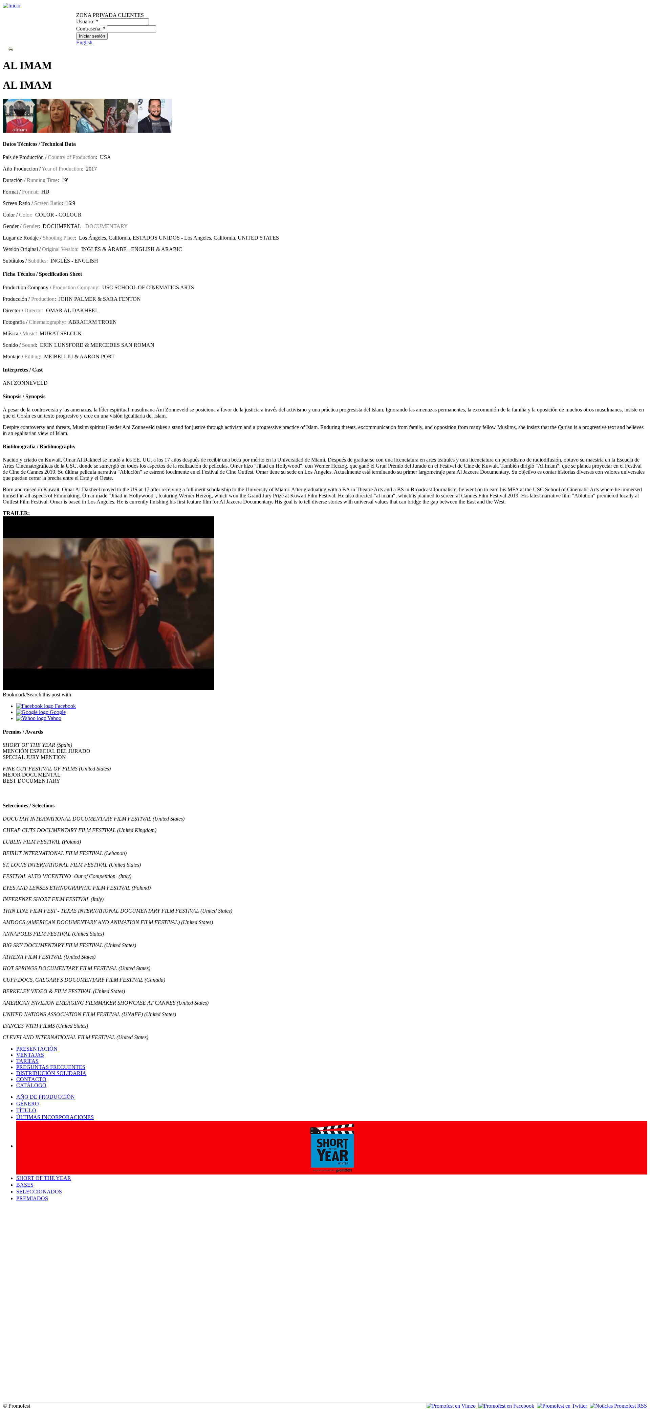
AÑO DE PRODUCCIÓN (45, 1097)
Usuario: (87, 21)
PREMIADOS (32, 1198)
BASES (25, 1185)
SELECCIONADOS (39, 1191)
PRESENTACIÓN (37, 1049)
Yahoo (53, 718)
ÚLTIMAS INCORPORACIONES (55, 1117)
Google (57, 712)
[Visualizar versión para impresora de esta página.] (11, 48)
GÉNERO (27, 1103)
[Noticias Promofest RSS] (618, 1406)
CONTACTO (31, 1079)
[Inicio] (11, 5)
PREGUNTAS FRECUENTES (50, 1067)
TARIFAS (27, 1061)
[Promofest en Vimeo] (451, 1406)
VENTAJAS (30, 1055)
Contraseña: (91, 28)
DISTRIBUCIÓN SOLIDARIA (51, 1073)
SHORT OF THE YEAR (43, 1178)
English (84, 42)
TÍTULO (26, 1110)
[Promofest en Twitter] (562, 1406)
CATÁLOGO (31, 1085)
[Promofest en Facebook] (506, 1406)
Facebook (64, 706)
